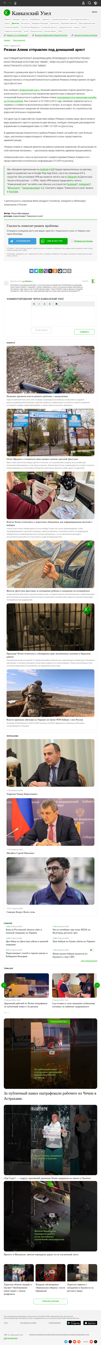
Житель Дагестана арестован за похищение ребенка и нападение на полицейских (48, 590)
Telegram (72, 176)
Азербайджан (35, 19)
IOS (52, 169)
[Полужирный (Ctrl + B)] (34, 304)
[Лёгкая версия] (15, 3)
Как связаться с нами (28, 1323)
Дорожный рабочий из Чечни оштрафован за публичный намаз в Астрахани (25, 1005)
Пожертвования (54, 1323)
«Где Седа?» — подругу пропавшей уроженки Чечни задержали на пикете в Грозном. (47, 1178)
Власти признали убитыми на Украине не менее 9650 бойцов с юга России (45, 719)
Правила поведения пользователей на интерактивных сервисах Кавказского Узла (59, 1334)
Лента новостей (19, 40)
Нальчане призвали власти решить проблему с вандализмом (37, 396)
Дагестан (15, 23)
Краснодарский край (87, 23)
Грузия (7, 23)
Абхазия (7, 19)
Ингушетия (25, 23)
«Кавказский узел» (29, 90)
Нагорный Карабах (11, 27)
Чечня (25, 31)
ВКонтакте (14, 187)
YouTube (13, 191)
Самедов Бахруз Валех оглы (21, 911)
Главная (7, 40)
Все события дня (89, 961)
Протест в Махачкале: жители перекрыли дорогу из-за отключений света (41, 1254)
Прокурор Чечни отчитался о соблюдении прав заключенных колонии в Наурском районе (48, 655)
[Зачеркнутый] (49, 304)
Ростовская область (49, 27)
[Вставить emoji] (56, 304)
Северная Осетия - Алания (69, 27)
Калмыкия (54, 23)
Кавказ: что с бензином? (17, 35)
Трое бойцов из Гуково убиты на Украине (74, 941)
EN (10, 3)
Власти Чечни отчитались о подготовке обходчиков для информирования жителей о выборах (49, 523)
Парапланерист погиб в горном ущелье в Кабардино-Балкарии (27, 954)
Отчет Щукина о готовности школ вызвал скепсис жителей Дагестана (42, 458)
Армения (46, 19)
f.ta (23, 281)
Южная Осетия (36, 31)
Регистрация (41, 330)
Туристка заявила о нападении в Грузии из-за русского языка (80, 1287)
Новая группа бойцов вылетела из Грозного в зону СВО (70, 955)
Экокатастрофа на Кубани (85, 35)
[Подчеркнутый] (44, 304)
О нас (6, 1323)
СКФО (83, 27)
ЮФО (60, 31)
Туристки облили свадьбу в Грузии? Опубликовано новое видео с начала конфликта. (18, 1289)
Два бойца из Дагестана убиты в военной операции (27, 943)
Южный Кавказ (50, 31)
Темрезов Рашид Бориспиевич (22, 793)
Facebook (72, 184)
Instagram (84, 184)
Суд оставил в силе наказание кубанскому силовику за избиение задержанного (73, 1005)
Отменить (84, 332)
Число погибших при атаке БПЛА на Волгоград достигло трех (71, 931)
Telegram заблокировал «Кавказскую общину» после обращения (50, 1287)
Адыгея (25, 19)
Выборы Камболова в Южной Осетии (51, 35)
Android (44, 169)
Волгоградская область (80, 19)
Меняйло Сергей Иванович (20, 853)
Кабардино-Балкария (40, 23)
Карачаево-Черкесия (69, 23)
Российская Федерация (30, 27)
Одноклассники (31, 187)
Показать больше (50, 1301)
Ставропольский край (12, 31)
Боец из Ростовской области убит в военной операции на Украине (24, 931)
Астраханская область (60, 19)
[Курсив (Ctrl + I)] (39, 304)
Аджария (16, 19)
